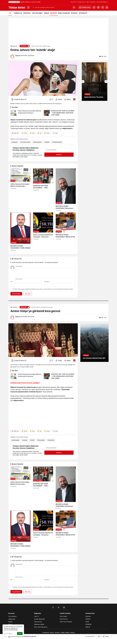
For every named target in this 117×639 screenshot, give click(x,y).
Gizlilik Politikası (8, 633)
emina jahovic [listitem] (37, 142)
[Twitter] (58, 607)
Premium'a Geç (86, 7)
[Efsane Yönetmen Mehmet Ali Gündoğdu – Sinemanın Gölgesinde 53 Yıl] (43, 231)
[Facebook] (53, 607)
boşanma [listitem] (14, 142)
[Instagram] (64, 607)
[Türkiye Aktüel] (16, 7)
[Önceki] (83, 81)
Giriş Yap (27, 294)
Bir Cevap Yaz (17, 259)
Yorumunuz (19, 266)
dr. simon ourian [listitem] (25, 142)
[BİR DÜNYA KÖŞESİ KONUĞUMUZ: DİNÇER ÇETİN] (66, 231)
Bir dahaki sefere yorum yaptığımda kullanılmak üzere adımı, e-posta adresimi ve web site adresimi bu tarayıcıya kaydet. (43, 289)
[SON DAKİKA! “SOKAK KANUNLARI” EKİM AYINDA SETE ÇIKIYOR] (94, 81)
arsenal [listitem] (24, 440)
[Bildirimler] (107, 7)
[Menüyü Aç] (28, 7)
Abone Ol (59, 154)
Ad (11, 281)
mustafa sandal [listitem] (57, 142)
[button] (98, 7)
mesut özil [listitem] (51, 440)
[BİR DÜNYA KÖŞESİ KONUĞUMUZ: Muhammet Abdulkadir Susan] (66, 189)
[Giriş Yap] (102, 7)
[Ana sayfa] (10, 13)
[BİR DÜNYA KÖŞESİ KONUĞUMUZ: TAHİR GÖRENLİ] (20, 231)
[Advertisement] (58, 30)
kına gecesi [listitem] (41, 440)
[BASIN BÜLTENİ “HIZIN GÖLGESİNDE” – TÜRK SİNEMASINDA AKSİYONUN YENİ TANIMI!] (60, 113)
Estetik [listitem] (47, 142)
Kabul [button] (19, 633)
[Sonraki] (106, 81)
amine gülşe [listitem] (15, 440)
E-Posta (47, 281)
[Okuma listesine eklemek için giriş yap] (74, 99)
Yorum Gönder (16, 294)
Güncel (17, 55)
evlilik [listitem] (32, 440)
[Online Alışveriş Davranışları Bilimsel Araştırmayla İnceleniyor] (26, 113)
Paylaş (107, 636)
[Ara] (94, 7)
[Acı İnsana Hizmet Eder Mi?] (94, 342)
